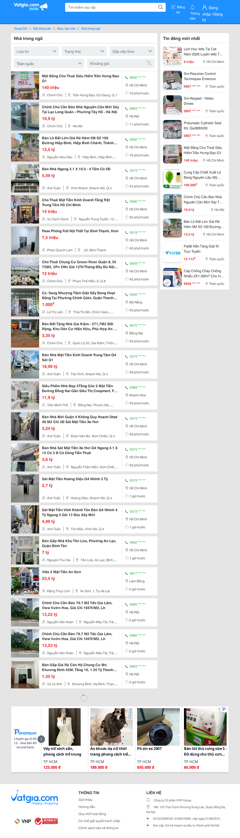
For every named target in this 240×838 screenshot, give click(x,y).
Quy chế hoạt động (92, 813)
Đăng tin (180, 7)
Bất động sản (42, 28)
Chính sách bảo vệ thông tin (99, 827)
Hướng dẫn (87, 806)
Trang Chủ (20, 28)
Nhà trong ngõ (90, 28)
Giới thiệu (86, 799)
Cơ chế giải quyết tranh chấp (99, 820)
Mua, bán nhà (66, 28)
